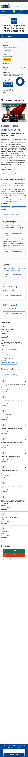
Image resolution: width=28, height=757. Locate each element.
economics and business (18, 193)
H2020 (5, 15)
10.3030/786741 (7, 56)
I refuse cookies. (14, 754)
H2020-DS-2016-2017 (9, 308)
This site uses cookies (9, 745)
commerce (23, 195)
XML (15, 550)
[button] (18, 6)
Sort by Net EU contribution (14, 374)
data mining (21, 191)
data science (12, 191)
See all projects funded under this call (13, 314)
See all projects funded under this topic (13, 275)
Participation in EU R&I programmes (11, 362)
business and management (11, 195)
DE (2, 129)
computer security (13, 185)
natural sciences (5, 183)
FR (12, 129)
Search (21, 6)
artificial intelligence (14, 207)
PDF (15, 555)
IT (15, 129)
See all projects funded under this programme (13, 234)
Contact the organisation (9, 358)
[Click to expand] (25, 381)
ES (8, 129)
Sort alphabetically (5, 373)
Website (5, 360)
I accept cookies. (14, 750)
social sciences (5, 193)
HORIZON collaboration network (10, 364)
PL (18, 129)
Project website (8, 51)
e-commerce (7, 197)
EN (5, 129)
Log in (14, 6)
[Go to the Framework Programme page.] (14, 21)
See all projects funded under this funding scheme (13, 296)
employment (4, 203)
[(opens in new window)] (6, 5)
